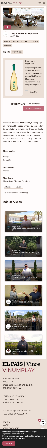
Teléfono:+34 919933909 (15, 414)
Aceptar (9, 443)
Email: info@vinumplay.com (17, 410)
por (34, 93)
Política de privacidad (14, 396)
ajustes (22, 438)
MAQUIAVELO (16, 226)
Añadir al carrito (33, 108)
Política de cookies (13, 402)
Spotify (6, 422)
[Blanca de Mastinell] (14, 78)
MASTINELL (14, 36)
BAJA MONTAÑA (17, 300)
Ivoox (6, 425)
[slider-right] (39, 283)
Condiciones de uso (13, 399)
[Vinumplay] (12, 3)
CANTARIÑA (15, 349)
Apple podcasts (11, 428)
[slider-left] (7, 283)
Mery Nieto (17, 52)
